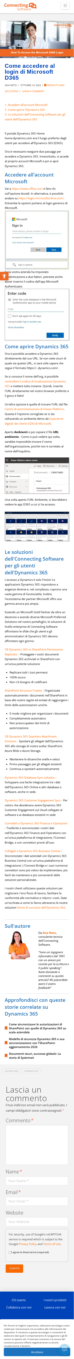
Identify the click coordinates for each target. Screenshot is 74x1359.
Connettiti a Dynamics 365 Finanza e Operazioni (36, 823)
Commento (20, 1120)
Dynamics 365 (31, 1071)
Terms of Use (52, 1244)
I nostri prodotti (55, 1300)
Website (14, 1212)
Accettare (37, 1352)
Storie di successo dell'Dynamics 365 (41, 907)
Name (14, 1171)
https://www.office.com (27, 188)
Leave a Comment (32, 91)
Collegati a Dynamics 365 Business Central (32, 851)
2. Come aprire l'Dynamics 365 (25, 110)
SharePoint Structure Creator (23, 690)
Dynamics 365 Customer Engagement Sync (33, 800)
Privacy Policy (28, 1244)
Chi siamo (19, 1300)
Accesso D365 (12, 1071)
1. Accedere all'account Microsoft (26, 105)
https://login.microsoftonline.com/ (41, 198)
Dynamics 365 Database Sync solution (30, 777)
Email (13, 1192)
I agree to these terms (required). (30, 1252)
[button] (65, 5)
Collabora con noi (18, 1307)
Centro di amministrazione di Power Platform (34, 409)
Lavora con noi (54, 1307)
